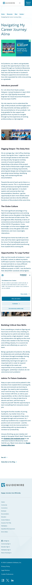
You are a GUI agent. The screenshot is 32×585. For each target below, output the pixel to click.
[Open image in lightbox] (16, 135)
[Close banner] (29, 275)
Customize (15, 303)
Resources (10, 14)
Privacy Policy (5, 566)
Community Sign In (6, 544)
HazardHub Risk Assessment (8, 529)
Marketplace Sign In (6, 550)
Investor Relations (5, 520)
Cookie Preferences (7, 574)
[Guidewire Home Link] (12, 485)
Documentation (5, 514)
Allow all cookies (16, 298)
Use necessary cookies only (16, 308)
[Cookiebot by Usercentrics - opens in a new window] (20, 275)
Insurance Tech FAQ (6, 523)
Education (3, 517)
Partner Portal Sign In (6, 553)
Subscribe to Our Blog (8, 462)
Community (4, 505)
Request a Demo (28, 3)
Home (3, 14)
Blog (16, 14)
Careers (21, 14)
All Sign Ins (6, 541)
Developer (3, 511)
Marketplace (4, 526)
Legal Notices (5, 570)
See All (3, 457)
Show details (24, 294)
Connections (4, 508)
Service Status (4, 532)
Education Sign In (5, 547)
